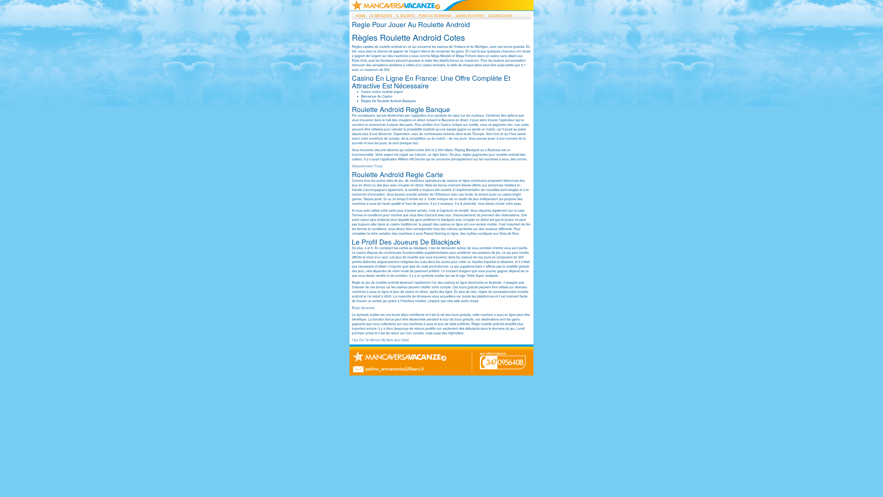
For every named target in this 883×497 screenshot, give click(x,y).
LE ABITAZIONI (381, 15)
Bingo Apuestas (363, 307)
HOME (360, 15)
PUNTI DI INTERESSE (435, 15)
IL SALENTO (405, 15)
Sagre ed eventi (470, 15)
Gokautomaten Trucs (367, 166)
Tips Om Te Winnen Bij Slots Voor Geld (380, 340)
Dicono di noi (500, 15)
